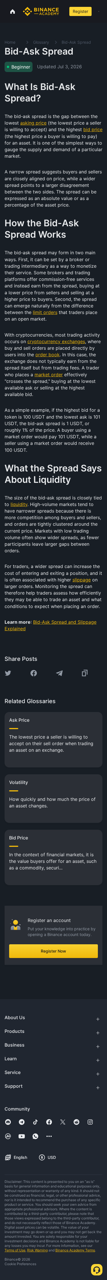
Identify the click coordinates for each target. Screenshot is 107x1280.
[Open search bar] (63, 11)
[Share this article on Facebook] (33, 673)
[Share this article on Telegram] (59, 673)
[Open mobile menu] (98, 11)
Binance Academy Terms (75, 1250)
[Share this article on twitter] (8, 673)
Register (80, 11)
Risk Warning (37, 1250)
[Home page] (41, 11)
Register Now (53, 951)
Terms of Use (15, 1250)
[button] (98, 11)
